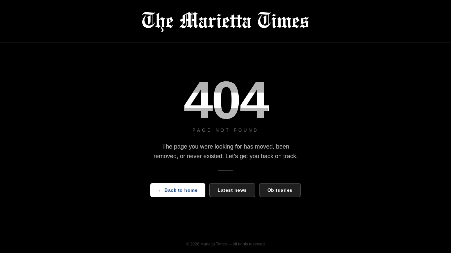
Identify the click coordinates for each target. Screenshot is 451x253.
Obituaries (280, 190)
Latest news (232, 190)
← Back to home (177, 190)
